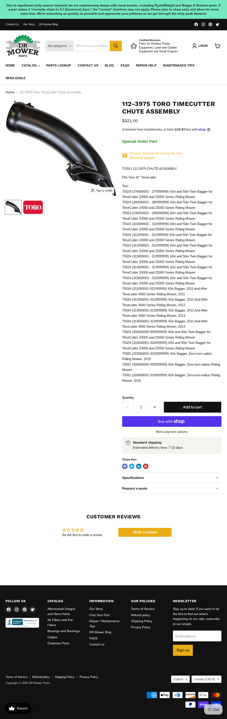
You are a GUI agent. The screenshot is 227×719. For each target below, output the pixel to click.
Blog (109, 65)
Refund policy (140, 615)
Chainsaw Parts (58, 643)
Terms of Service (143, 609)
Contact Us (12, 24)
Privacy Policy (140, 627)
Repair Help (146, 65)
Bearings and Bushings (63, 631)
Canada (204, 679)
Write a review (145, 532)
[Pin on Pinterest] (145, 466)
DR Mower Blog (48, 24)
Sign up (182, 650)
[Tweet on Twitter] (131, 466)
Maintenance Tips (178, 65)
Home (10, 65)
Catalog (30, 65)
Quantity (128, 397)
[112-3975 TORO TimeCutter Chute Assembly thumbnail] (13, 207)
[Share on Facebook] (124, 466)
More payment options (172, 431)
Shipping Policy (141, 621)
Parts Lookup (58, 65)
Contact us (88, 65)
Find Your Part (99, 615)
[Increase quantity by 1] (154, 407)
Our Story (29, 24)
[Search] (116, 46)
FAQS (125, 65)
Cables (52, 637)
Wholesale (15, 78)
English (178, 679)
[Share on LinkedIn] (138, 466)
